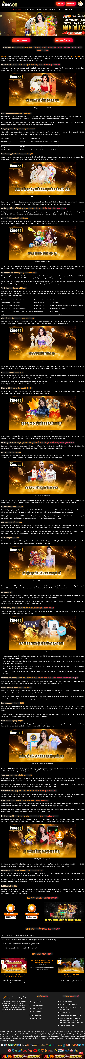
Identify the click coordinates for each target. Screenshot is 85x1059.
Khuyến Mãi (68, 10)
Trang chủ (17, 10)
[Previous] (3, 24)
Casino (32, 10)
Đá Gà (39, 10)
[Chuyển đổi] (2, 935)
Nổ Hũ (45, 10)
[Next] (81, 24)
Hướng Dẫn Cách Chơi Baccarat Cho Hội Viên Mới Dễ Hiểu (14, 976)
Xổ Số (60, 10)
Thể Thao (52, 10)
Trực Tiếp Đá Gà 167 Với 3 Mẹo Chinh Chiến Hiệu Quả (71, 976)
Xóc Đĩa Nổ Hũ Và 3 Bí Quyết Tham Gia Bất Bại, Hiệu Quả (42, 961)
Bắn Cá (25, 10)
